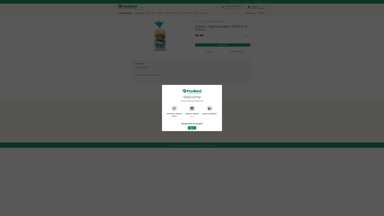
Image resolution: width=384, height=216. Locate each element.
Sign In (192, 128)
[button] (174, 112)
